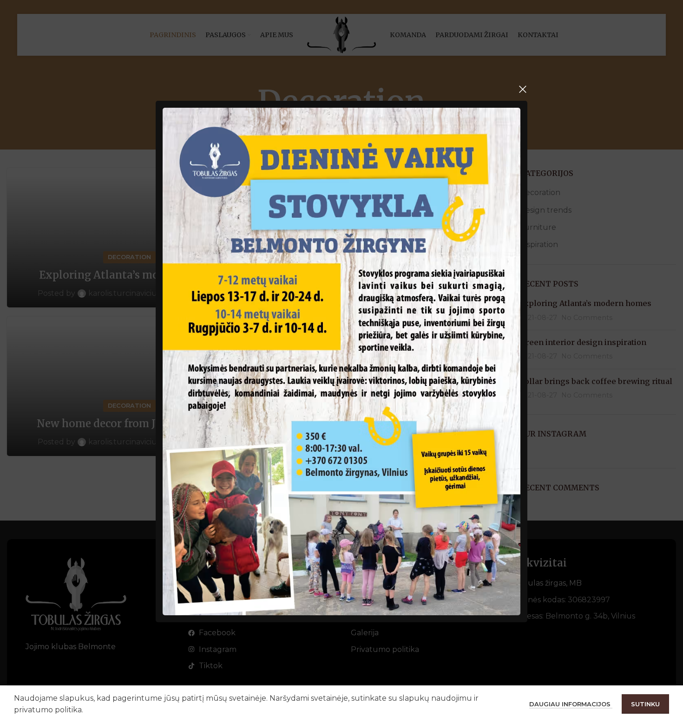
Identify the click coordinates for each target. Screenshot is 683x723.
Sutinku (645, 704)
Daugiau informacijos (570, 704)
